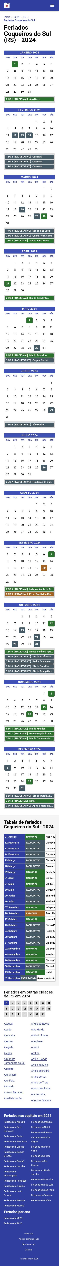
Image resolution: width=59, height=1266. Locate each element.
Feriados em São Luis (42, 1184)
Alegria (8, 1053)
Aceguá (8, 1023)
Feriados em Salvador (42, 1179)
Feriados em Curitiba (14, 1166)
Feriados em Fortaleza (15, 1180)
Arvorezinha (38, 1094)
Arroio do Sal (38, 1076)
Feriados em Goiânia (14, 1186)
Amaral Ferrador (13, 1092)
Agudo (7, 1029)
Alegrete (8, 1047)
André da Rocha (40, 1023)
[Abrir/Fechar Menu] (52, 5)
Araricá (35, 1047)
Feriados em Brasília (14, 1146)
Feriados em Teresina (42, 1195)
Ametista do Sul (13, 1098)
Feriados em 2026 (13, 1223)
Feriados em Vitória (41, 1200)
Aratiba (35, 1053)
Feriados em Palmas (41, 1132)
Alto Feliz (9, 1080)
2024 (17, 16)
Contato (28, 1250)
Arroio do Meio (39, 1064)
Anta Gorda (37, 1029)
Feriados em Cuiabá (14, 1161)
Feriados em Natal (40, 1127)
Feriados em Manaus (41, 1122)
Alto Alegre (10, 1074)
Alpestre (8, 1068)
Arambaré (36, 1041)
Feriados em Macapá (14, 1200)
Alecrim (8, 1041)
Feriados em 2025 (13, 1218)
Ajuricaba (9, 1035)
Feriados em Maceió (14, 1205)
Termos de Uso (28, 1244)
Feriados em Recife (40, 1156)
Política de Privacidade (29, 1239)
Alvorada (9, 1086)
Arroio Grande (39, 1059)
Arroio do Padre (40, 1070)
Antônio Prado (39, 1035)
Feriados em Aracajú (14, 1122)
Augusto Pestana (41, 1100)
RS (24, 16)
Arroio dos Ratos (40, 1088)
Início (7, 16)
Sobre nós (28, 1233)
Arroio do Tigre (39, 1082)
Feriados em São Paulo (42, 1190)
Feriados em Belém (13, 1136)
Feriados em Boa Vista (15, 1141)
